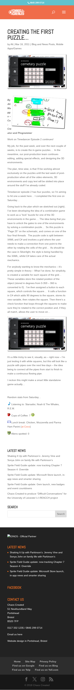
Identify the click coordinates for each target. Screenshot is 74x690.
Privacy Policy (48, 661)
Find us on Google (23, 665)
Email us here (14, 634)
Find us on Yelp (21, 669)
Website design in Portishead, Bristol (27, 641)
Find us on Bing (48, 665)
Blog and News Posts (43, 44)
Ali (11, 44)
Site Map (30, 661)
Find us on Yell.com (46, 669)
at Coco (26, 426)
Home (17, 661)
